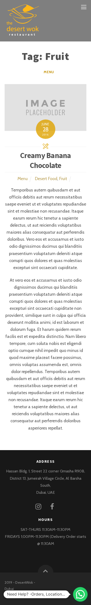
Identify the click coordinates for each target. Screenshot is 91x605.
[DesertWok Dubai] (23, 33)
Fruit (63, 178)
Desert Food (46, 178)
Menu (49, 72)
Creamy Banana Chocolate (45, 160)
